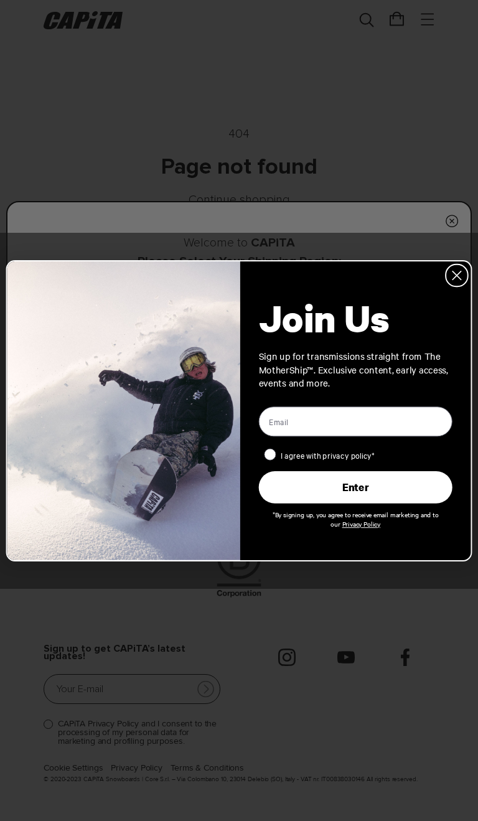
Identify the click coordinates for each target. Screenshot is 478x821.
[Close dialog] (456, 275)
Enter (355, 487)
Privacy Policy (361, 523)
